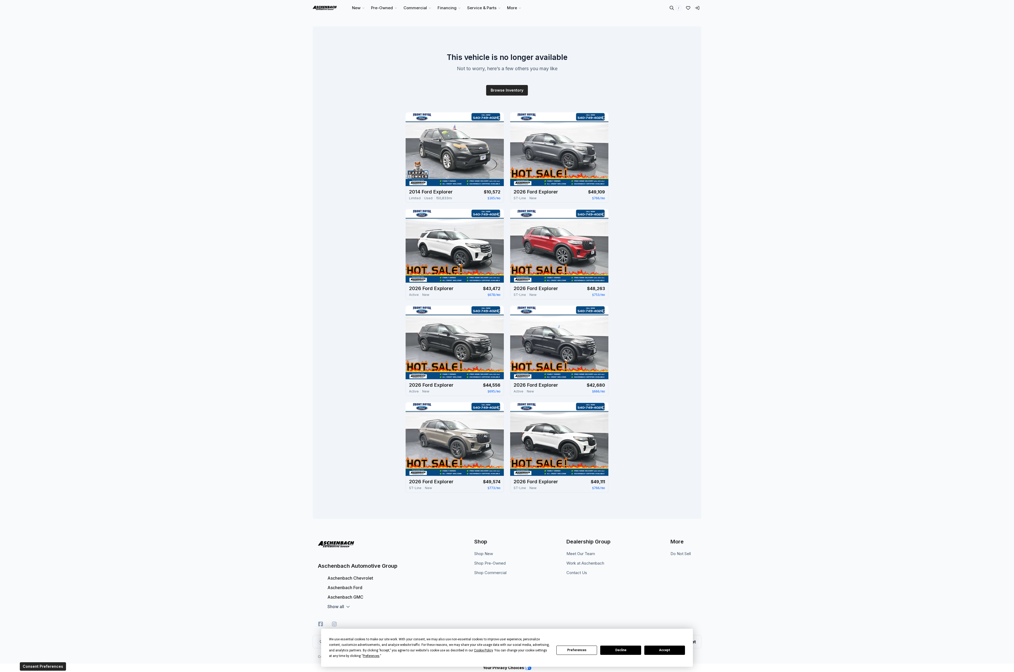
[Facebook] (320, 624)
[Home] (325, 8)
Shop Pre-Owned (490, 563)
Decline (620, 650)
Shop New (483, 553)
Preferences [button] (371, 656)
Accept (664, 650)
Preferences (576, 650)
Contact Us (576, 572)
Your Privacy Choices (504, 667)
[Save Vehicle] (498, 118)
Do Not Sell (680, 553)
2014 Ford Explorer (431, 192)
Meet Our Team (580, 553)
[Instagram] (334, 624)
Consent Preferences (43, 666)
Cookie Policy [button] (483, 650)
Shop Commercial (490, 572)
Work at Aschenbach (585, 563)
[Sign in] (697, 8)
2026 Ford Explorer (536, 192)
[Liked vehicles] (688, 8)
